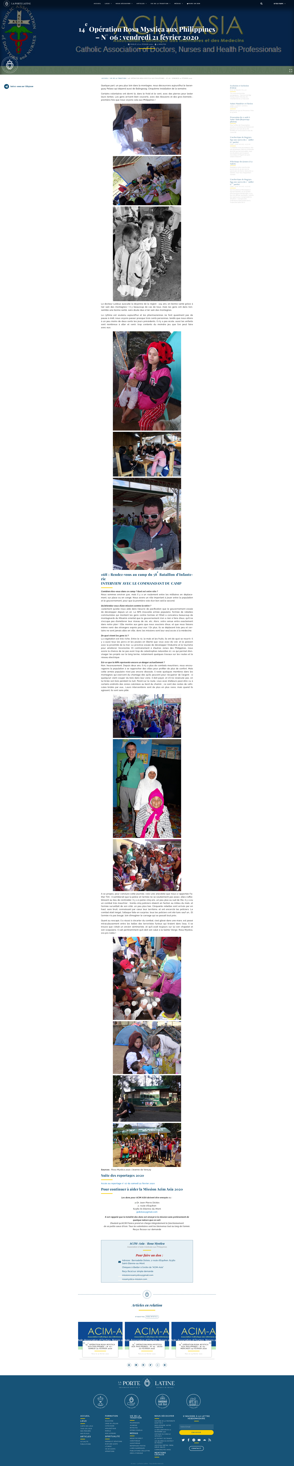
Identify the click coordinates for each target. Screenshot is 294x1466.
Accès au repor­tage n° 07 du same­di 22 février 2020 (128, 1183)
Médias (177, 3)
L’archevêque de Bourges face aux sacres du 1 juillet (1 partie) (242, 181)
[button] (261, 4)
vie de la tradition (136, 1417)
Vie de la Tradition (159, 3)
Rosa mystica (152, 1317)
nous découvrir (164, 1416)
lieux (83, 1421)
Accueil (97, 3)
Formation (111, 1416)
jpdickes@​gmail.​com (147, 1212)
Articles (141, 3)
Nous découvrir (123, 3)
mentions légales (160, 1454)
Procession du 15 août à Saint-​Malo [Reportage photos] (240, 119)
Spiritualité (112, 1436)
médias (134, 1433)
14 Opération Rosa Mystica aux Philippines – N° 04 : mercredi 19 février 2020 (193, 1347)
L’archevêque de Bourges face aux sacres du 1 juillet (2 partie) (242, 139)
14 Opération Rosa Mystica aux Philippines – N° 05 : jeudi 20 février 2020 (147, 1347)
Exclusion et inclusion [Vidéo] (239, 86)
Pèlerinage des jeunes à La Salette (241, 162)
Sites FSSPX (278, 3)
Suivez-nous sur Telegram (21, 86)
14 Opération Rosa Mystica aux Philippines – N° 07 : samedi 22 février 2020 (100, 1347)
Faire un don (194, 3)
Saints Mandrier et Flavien (241, 103)
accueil (105, 78)
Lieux (107, 3)
